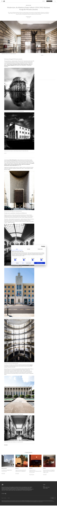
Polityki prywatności (27, 500)
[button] (55, 508)
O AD (44, 486)
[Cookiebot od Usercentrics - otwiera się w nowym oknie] (41, 246)
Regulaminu (23, 500)
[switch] (24, 260)
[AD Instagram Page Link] (5, 493)
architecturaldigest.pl (11, 487)
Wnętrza (17, 468)
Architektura (4, 468)
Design (44, 468)
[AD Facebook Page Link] (2, 493)
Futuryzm (31, 364)
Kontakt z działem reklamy (46, 487)
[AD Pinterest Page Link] (3, 493)
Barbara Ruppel (29, 16)
